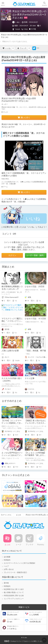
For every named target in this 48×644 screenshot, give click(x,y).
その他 (33, 29)
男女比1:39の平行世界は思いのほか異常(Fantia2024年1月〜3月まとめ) (19, 99)
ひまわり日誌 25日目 (34, 286)
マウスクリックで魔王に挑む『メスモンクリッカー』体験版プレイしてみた (12, 322)
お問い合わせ (9, 569)
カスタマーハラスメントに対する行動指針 (19, 563)
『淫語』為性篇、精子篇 (35, 350)
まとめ (18, 515)
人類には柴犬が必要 (10, 350)
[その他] (38, 48)
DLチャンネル (24, 4)
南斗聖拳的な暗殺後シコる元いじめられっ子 (12, 287)
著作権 (6, 583)
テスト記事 (29, 378)
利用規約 (7, 560)
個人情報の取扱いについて (14, 592)
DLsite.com (13, 613)
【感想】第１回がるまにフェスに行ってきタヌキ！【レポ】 (35, 423)
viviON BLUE (35, 620)
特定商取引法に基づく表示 (14, 589)
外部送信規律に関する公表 (14, 596)
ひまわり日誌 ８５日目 (35, 318)
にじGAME (35, 613)
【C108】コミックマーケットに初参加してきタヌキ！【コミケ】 (12, 423)
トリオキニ (13, 627)
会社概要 (7, 557)
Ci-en (13, 620)
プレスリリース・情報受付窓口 (15, 572)
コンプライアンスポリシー (14, 599)
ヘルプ (6, 566)
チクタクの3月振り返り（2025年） (12, 379)
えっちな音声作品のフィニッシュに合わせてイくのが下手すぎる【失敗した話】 (12, 456)
